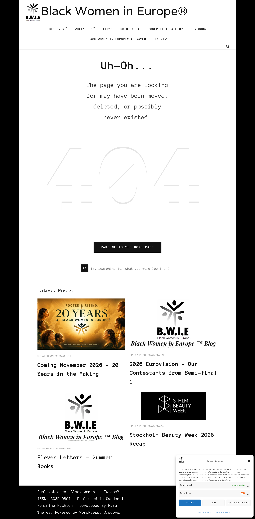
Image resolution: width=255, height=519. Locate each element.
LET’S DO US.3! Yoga (121, 29)
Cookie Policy (204, 512)
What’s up (83, 29)
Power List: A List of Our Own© (177, 29)
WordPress (89, 512)
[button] (249, 461)
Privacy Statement (221, 512)
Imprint (161, 39)
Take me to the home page (127, 247)
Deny (213, 503)
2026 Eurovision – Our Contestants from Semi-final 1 (173, 373)
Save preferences (238, 503)
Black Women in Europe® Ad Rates (116, 39)
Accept (190, 503)
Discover (56, 29)
